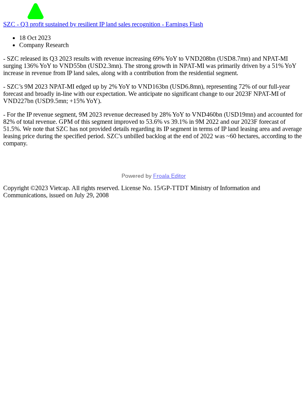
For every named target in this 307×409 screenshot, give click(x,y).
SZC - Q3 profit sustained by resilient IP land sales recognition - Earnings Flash (103, 24)
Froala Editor (169, 176)
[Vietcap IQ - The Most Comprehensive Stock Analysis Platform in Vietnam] (35, 17)
